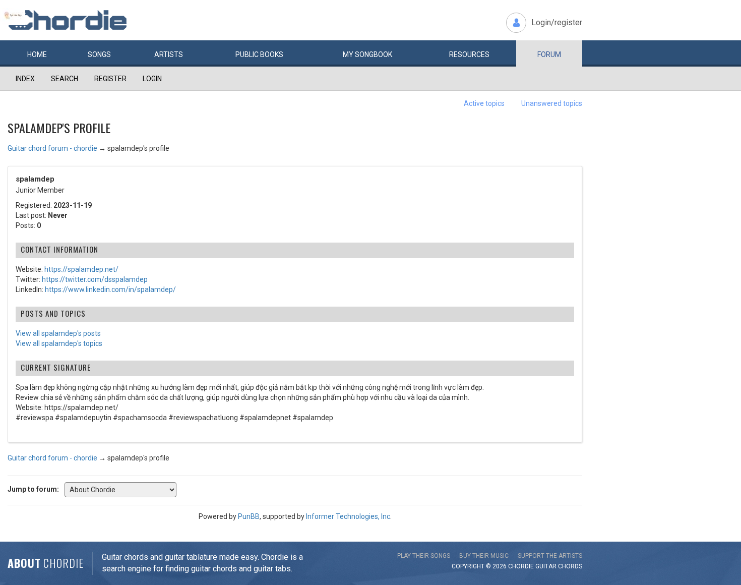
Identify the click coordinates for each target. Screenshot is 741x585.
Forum (549, 54)
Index (25, 79)
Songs (99, 54)
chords (570, 566)
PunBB (249, 516)
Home (37, 54)
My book (367, 54)
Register (110, 79)
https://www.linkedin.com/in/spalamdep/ (110, 289)
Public (259, 54)
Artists (168, 54)
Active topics (484, 103)
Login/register (556, 22)
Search (64, 79)
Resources (469, 54)
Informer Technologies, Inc (348, 516)
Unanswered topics (551, 103)
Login (152, 79)
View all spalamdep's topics (59, 343)
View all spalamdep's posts (58, 333)
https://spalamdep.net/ (81, 269)
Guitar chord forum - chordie (52, 148)
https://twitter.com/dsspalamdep (95, 279)
